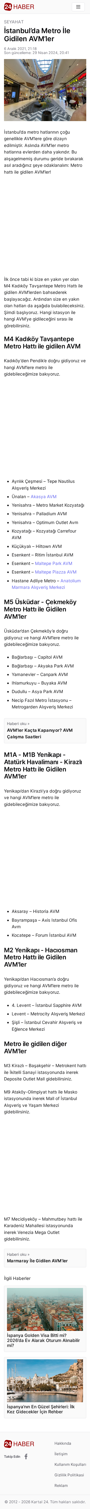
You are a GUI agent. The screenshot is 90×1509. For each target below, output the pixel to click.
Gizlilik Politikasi (69, 1475)
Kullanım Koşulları (70, 1464)
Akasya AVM (43, 496)
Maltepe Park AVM (53, 563)
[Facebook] (26, 1457)
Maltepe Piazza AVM (55, 572)
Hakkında (62, 1443)
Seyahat (14, 22)
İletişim (61, 1453)
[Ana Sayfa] (19, 7)
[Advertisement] (45, 227)
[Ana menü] (78, 7)
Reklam (61, 1485)
